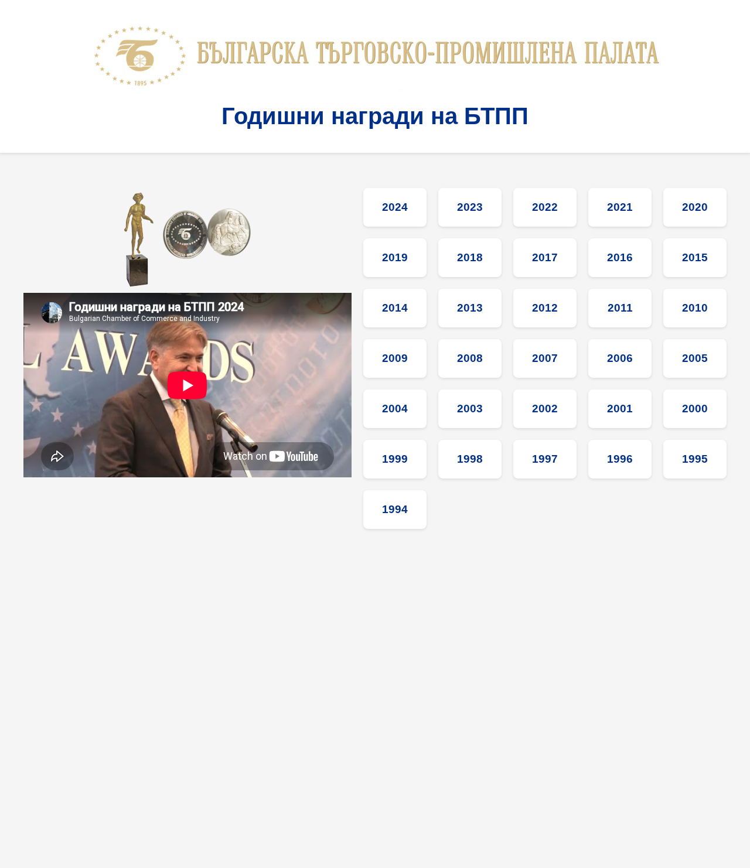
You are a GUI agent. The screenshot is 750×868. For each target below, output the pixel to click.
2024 (395, 207)
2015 (695, 257)
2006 (620, 358)
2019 (395, 257)
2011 (620, 308)
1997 (545, 459)
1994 (395, 509)
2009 (395, 358)
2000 (695, 408)
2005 (695, 358)
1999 (395, 459)
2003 (470, 408)
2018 (470, 257)
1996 (620, 459)
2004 (395, 408)
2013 (470, 308)
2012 (545, 308)
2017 (545, 257)
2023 (470, 207)
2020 (695, 207)
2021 (620, 207)
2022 (545, 207)
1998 (470, 459)
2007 (545, 358)
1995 (695, 459)
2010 (695, 308)
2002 (545, 408)
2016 (620, 257)
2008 (470, 358)
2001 (620, 408)
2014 (395, 308)
